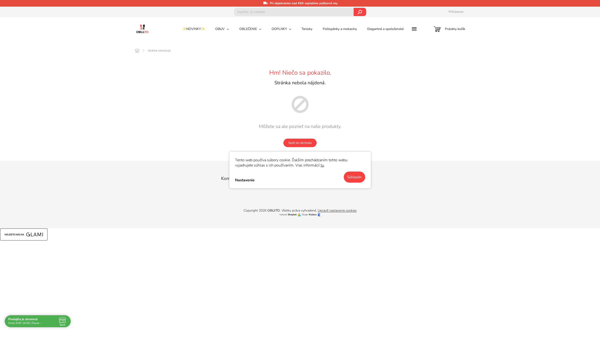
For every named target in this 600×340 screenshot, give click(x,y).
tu (322, 165)
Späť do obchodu (300, 143)
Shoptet (292, 214)
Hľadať (360, 12)
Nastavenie (245, 180)
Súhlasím (354, 177)
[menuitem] (193, 29)
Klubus (313, 214)
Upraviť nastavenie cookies (337, 210)
